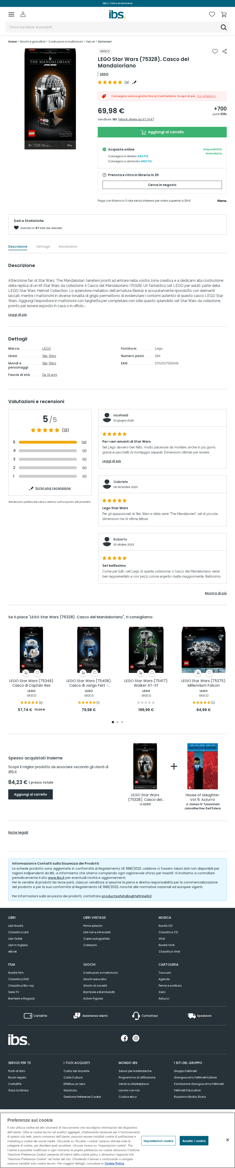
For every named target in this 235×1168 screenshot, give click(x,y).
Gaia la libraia (18, 1090)
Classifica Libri (18, 932)
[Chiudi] (228, 1140)
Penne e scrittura (170, 986)
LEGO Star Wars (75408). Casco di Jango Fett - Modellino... (89, 683)
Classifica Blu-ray (21, 986)
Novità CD (165, 926)
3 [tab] (122, 722)
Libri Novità (15, 926)
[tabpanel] (31, 670)
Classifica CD (168, 932)
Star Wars (49, 356)
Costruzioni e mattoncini (100, 973)
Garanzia (70, 1090)
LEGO (104, 74)
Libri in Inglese (18, 945)
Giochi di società (95, 986)
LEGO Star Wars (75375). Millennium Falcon (203, 683)
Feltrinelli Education (187, 1090)
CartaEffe (14, 1084)
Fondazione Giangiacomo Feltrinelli (199, 1084)
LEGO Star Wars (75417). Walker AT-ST (146, 683)
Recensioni (68, 246)
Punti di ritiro (16, 1071)
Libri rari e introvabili (97, 932)
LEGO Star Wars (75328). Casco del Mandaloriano (145, 797)
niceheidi (120, 415)
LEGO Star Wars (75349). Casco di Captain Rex (31, 683)
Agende (164, 979)
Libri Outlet (15, 939)
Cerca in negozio (162, 185)
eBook (12, 951)
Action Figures (93, 998)
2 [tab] (117, 722)
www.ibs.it (56, 877)
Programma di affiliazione (137, 1077)
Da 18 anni (49, 375)
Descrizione (17, 246)
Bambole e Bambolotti (99, 992)
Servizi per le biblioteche (135, 1071)
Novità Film (16, 973)
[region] (117, 1140)
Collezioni (90, 945)
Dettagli (43, 246)
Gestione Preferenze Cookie (82, 1097)
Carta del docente (76, 1071)
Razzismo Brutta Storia (190, 1097)
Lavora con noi (129, 1090)
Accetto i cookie (194, 1140)
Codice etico (128, 1097)
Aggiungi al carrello (165, 132)
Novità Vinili (167, 945)
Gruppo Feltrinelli (185, 1071)
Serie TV (13, 992)
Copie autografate (96, 939)
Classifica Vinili (169, 951)
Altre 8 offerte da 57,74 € (136, 119)
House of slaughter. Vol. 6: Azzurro (202, 797)
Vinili (162, 939)
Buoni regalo (17, 1077)
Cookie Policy (114, 1163)
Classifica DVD (18, 979)
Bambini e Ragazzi (21, 998)
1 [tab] (113, 722)
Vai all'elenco (206, 96)
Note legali (18, 832)
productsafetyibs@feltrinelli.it (127, 896)
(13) (65, 430)
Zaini (162, 992)
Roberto (120, 539)
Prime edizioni (92, 926)
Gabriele (120, 481)
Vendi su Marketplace (134, 1084)
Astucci (164, 998)
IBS (114, 119)
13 (127, 82)
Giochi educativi (94, 979)
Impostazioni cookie (158, 1140)
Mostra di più (216, 593)
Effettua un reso (74, 1084)
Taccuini (165, 973)
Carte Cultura (73, 1077)
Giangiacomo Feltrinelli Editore (195, 1077)
